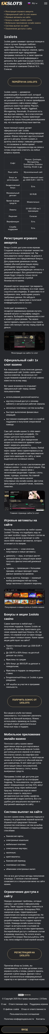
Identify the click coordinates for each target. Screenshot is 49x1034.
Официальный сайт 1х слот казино (21, 14)
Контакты (40, 1019)
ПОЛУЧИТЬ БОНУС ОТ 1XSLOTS (24, 701)
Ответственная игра (18, 1004)
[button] (44, 1024)
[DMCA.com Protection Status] (24, 995)
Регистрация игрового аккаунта (19, 11)
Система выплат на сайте (16, 26)
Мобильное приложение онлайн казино (23, 23)
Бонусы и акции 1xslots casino (18, 20)
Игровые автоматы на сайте (17, 17)
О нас (4, 1004)
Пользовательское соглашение (24, 1014)
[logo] (11, 3)
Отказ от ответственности (33, 1009)
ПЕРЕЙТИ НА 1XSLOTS (24, 82)
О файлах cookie (11, 1009)
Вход (25, 1029)
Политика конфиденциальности (19, 1019)
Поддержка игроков (39, 1004)
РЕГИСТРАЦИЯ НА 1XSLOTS (24, 954)
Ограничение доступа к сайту (18, 29)
